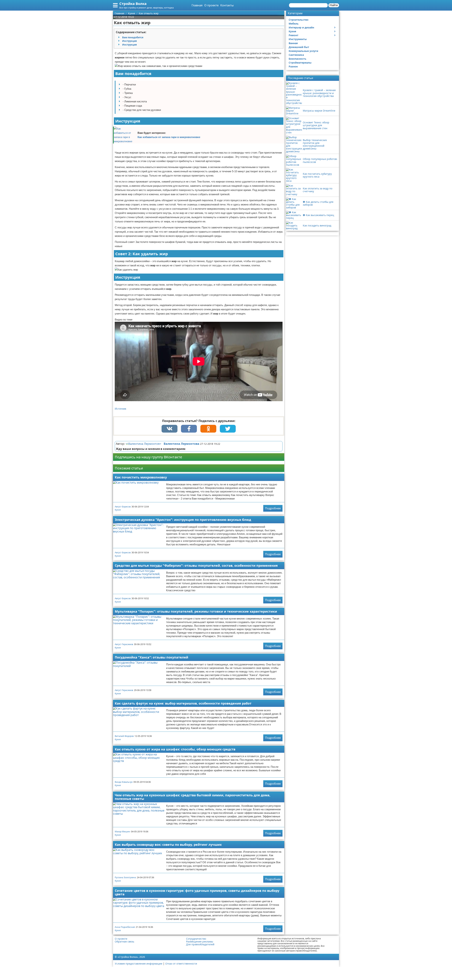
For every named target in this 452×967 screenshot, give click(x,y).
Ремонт (293, 35)
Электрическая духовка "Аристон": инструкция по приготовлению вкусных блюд (183, 519)
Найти (334, 5)
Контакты (227, 5)
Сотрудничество (196, 938)
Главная (197, 5)
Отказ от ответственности (181, 963)
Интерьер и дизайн (301, 27)
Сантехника (296, 54)
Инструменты (298, 39)
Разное (293, 66)
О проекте (211, 5)
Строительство (298, 19)
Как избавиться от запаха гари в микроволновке (169, 137)
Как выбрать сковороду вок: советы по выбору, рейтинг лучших (168, 844)
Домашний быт (299, 47)
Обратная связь (124, 941)
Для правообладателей (200, 944)
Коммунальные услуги (303, 51)
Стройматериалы (300, 62)
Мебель (294, 23)
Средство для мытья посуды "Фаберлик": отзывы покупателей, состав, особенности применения (196, 565)
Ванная (293, 43)
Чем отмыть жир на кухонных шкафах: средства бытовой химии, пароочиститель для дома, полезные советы (192, 797)
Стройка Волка (133, 3)
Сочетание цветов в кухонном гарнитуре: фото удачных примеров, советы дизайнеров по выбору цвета (197, 892)
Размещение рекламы (199, 941)
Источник (120, 408)
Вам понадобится (132, 37)
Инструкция (129, 41)
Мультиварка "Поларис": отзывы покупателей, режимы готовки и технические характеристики (196, 611)
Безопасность (297, 58)
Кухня (118, 509)
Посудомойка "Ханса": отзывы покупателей (151, 657)
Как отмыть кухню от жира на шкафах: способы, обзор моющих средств (175, 749)
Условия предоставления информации (138, 963)
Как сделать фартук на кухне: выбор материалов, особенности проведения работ (183, 703)
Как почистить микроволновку (141, 477)
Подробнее (273, 508)
